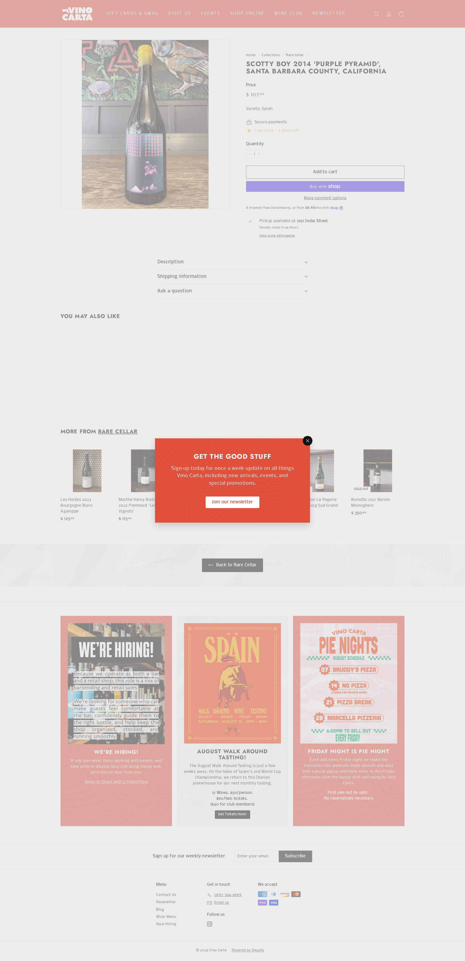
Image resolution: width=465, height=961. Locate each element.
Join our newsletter (232, 502)
